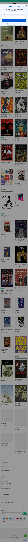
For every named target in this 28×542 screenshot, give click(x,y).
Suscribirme (14, 20)
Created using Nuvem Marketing (14, 25)
